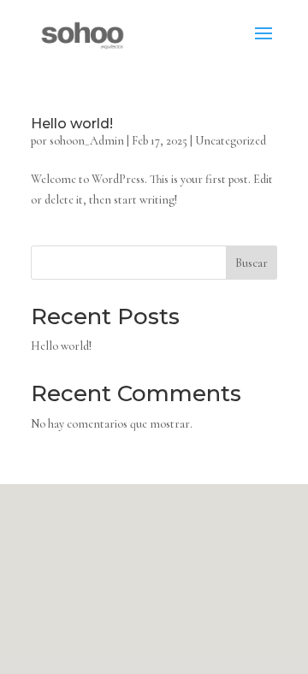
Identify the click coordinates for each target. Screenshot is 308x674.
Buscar (251, 263)
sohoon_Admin (87, 140)
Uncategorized (230, 140)
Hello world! (72, 123)
